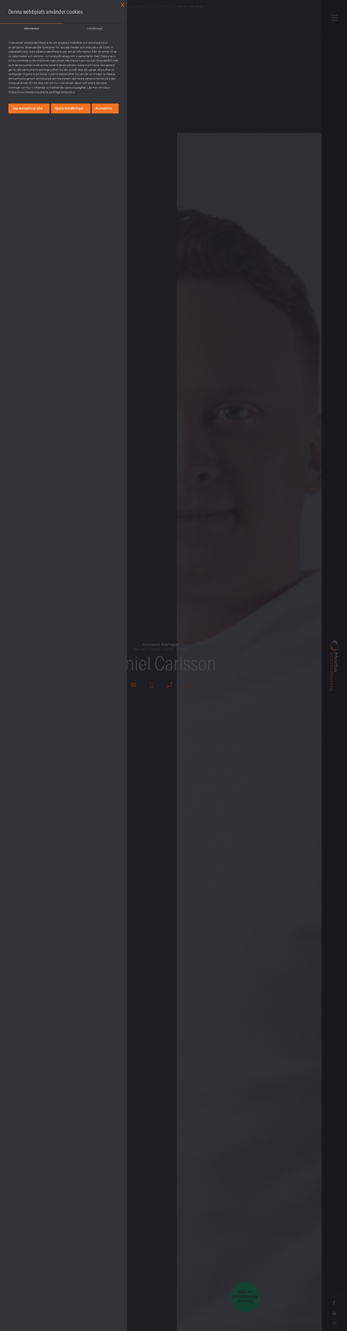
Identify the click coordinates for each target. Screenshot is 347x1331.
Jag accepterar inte (27, 108)
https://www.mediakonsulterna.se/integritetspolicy (41, 92)
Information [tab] (31, 28)
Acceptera (104, 108)
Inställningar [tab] (95, 28)
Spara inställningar (69, 108)
